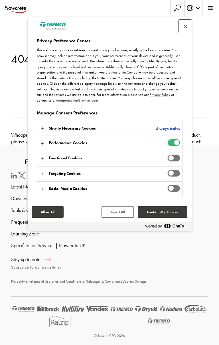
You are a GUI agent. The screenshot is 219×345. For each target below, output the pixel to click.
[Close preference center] (185, 26)
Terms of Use (41, 281)
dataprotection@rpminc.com (77, 100)
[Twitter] (21, 177)
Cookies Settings (134, 281)
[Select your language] (193, 8)
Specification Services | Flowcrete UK (48, 245)
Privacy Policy (160, 94)
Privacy (16, 281)
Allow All (48, 212)
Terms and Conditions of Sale (71, 281)
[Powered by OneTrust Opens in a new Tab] (167, 227)
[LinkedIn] (14, 176)
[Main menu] (210, 8)
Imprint (27, 281)
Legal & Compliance (107, 281)
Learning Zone (25, 233)
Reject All (117, 212)
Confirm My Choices (162, 212)
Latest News (23, 186)
